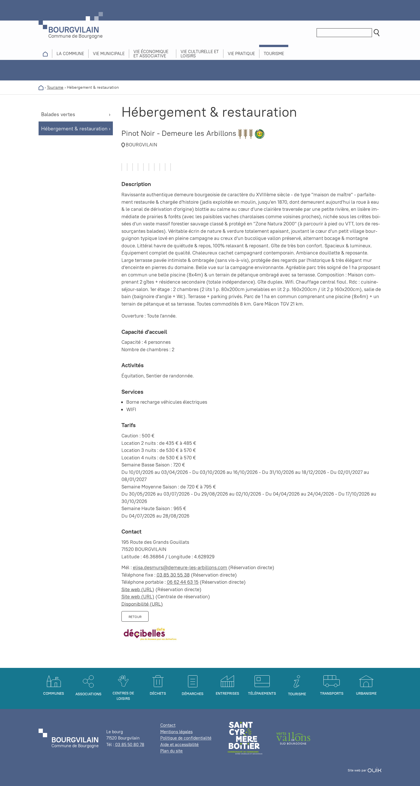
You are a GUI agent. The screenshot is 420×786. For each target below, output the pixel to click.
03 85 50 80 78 (129, 744)
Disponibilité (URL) (142, 604)
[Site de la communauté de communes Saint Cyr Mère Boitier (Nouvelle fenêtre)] (245, 737)
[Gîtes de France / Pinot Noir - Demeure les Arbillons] (121, 167)
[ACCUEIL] (45, 53)
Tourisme (55, 87)
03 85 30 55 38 (173, 575)
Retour (135, 617)
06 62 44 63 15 (183, 582)
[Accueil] (41, 87)
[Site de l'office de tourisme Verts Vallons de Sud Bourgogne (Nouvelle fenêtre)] (293, 737)
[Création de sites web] (374, 770)
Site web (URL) (137, 589)
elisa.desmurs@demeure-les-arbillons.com (180, 567)
